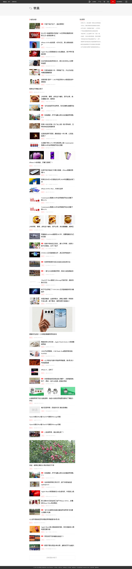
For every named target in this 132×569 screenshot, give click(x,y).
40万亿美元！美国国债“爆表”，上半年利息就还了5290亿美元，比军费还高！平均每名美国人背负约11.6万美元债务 (92, 28)
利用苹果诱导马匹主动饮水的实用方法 (57, 262)
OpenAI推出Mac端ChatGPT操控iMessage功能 (45, 417)
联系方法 (60, 567)
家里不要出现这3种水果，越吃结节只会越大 (59, 545)
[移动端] (90, 1)
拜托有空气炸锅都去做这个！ (54, 536)
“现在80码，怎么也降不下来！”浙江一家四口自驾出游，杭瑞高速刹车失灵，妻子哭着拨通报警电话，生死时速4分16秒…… (92, 33)
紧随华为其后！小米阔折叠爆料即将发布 (43, 334)
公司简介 (56, 567)
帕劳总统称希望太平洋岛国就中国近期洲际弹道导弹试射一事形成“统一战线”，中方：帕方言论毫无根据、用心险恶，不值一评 (92, 44)
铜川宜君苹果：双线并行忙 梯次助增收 (54, 407)
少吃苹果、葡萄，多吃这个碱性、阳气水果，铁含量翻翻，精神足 (51, 226)
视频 (43, 27)
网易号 (42, 38)
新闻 (43, 411)
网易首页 (5, 1)
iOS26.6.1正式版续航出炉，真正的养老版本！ (56, 253)
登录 (113, 1)
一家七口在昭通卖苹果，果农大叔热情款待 (58, 271)
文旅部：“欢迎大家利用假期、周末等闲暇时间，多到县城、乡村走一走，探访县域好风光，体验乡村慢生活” (92, 36)
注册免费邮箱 (119, 1)
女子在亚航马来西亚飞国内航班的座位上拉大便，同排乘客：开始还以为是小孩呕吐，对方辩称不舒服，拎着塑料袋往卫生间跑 (92, 47)
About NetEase (50, 567)
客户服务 (69, 567)
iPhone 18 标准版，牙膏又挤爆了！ (41, 162)
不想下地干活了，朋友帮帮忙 (54, 24)
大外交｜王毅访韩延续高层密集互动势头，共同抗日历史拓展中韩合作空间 (92, 25)
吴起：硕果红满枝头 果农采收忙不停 (41, 465)
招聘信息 (65, 567)
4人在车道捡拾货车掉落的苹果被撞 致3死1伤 (44, 519)
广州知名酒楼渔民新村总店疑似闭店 (89, 31)
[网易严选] (100, 1)
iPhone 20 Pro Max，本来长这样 (52, 189)
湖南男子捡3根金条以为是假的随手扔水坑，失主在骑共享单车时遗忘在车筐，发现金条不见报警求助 (92, 41)
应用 (9, 1)
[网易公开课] (94, 1)
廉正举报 (92, 567)
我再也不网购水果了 (36, 89)
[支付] (104, 1)
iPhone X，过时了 (47, 370)
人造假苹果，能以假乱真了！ (54, 432)
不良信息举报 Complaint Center (83, 567)
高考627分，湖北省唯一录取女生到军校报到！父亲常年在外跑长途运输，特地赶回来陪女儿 (92, 23)
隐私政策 (74, 567)
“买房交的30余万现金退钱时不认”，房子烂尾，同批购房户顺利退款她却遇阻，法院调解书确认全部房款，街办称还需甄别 (92, 39)
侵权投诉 (97, 567)
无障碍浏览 (14, 1)
